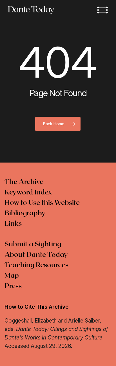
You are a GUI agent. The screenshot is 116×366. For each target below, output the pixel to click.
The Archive (24, 182)
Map (12, 275)
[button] (102, 10)
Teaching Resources (36, 265)
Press (13, 286)
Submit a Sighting (33, 244)
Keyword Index (28, 192)
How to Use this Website (42, 203)
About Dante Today (36, 254)
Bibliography (25, 213)
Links (13, 223)
